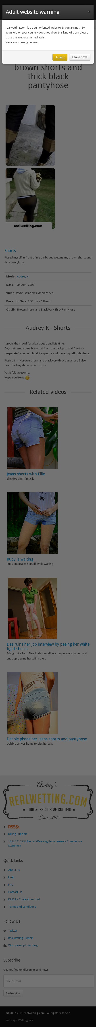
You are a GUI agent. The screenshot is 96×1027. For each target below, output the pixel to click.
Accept (60, 57)
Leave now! (80, 57)
